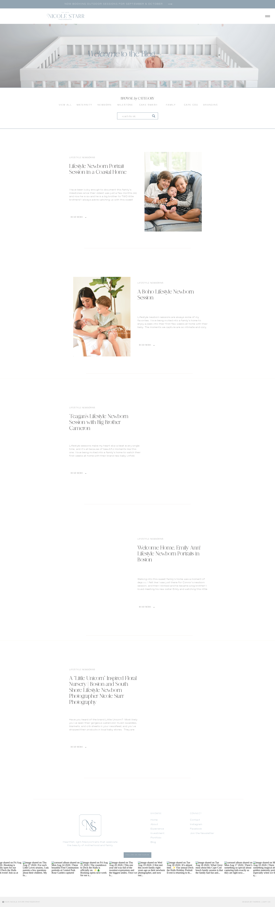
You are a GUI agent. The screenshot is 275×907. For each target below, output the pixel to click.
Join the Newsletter (202, 833)
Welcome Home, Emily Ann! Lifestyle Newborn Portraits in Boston (169, 554)
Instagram (196, 824)
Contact (195, 820)
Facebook (196, 828)
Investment (157, 833)
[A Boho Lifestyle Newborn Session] (101, 316)
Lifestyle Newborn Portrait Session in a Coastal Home (98, 169)
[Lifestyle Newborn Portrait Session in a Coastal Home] (173, 192)
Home (154, 820)
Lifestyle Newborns (82, 157)
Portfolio (156, 837)
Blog (153, 842)
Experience (157, 828)
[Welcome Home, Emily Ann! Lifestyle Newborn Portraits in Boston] (101, 578)
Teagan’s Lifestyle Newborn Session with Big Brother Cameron (98, 422)
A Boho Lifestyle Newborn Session (166, 295)
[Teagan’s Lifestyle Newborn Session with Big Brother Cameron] (173, 448)
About (154, 824)
